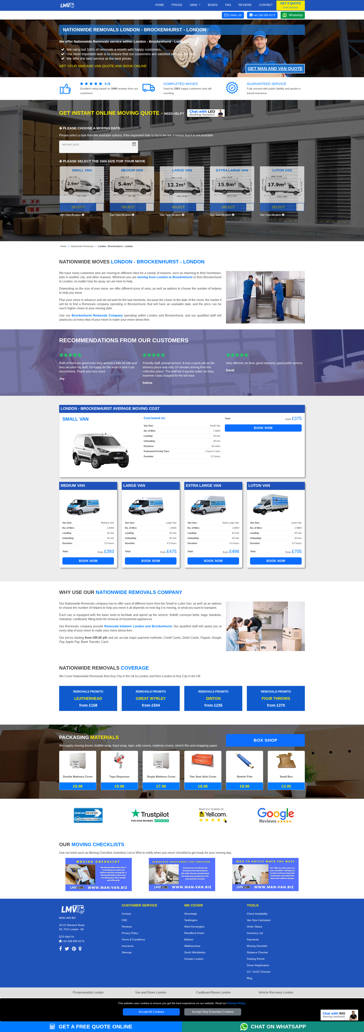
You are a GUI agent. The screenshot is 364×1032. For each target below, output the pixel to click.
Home (159, 5)
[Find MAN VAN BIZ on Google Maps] (80, 949)
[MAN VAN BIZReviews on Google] (275, 815)
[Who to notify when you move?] (265, 874)
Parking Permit (255, 958)
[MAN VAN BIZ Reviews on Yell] (213, 815)
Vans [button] (194, 5)
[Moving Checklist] (98, 874)
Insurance (128, 945)
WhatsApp (296, 15)
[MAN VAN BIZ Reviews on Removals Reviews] (88, 815)
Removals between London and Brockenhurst (138, 626)
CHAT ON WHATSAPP (278, 1027)
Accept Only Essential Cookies (213, 1011)
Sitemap (127, 952)
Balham (188, 939)
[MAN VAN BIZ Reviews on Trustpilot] (151, 815)
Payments (253, 939)
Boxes (213, 5)
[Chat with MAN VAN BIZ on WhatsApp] (245, 1026)
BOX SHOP (265, 740)
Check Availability (257, 913)
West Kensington (194, 926)
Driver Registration (258, 965)
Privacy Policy (236, 1003)
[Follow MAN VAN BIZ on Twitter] (67, 949)
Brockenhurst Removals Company (97, 315)
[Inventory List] (182, 874)
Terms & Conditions (133, 939)
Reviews (245, 5)
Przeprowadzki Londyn (88, 992)
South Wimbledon (195, 952)
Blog (249, 978)
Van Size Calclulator (259, 920)
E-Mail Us (68, 936)
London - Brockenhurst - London (115, 246)
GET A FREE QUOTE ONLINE (94, 1027)
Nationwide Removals (82, 246)
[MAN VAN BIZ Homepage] (67, 5)
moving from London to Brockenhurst (164, 277)
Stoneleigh (190, 913)
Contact (266, 5)
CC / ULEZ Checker (259, 971)
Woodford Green (194, 933)
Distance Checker (257, 952)
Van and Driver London (150, 992)
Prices (177, 5)
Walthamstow (192, 945)
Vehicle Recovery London (276, 992)
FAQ (124, 920)
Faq (228, 5)
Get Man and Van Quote (275, 68)
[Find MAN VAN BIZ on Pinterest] (74, 949)
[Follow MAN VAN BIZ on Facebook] (60, 949)
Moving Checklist (257, 945)
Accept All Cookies (151, 1011)
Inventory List (255, 933)
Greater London (193, 958)
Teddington (191, 920)
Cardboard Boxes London (213, 992)
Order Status (254, 926)
